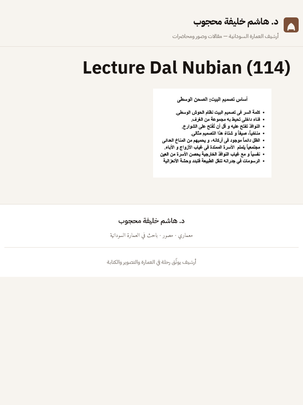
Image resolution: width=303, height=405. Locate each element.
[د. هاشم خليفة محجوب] (291, 27)
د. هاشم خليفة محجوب (236, 21)
